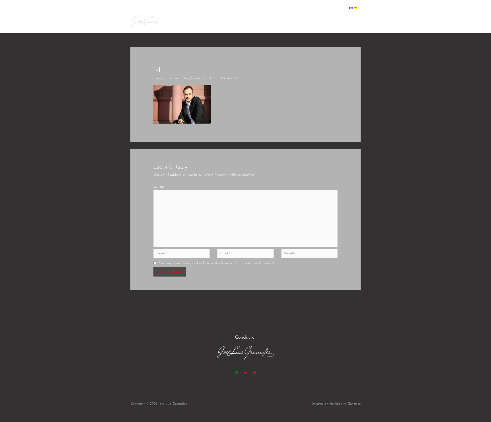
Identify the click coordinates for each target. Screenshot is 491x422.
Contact (351, 22)
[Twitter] (245, 373)
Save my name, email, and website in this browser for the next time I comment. (217, 263)
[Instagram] (254, 373)
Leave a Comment (167, 78)
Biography (314, 22)
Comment (161, 187)
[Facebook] (236, 373)
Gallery (333, 22)
